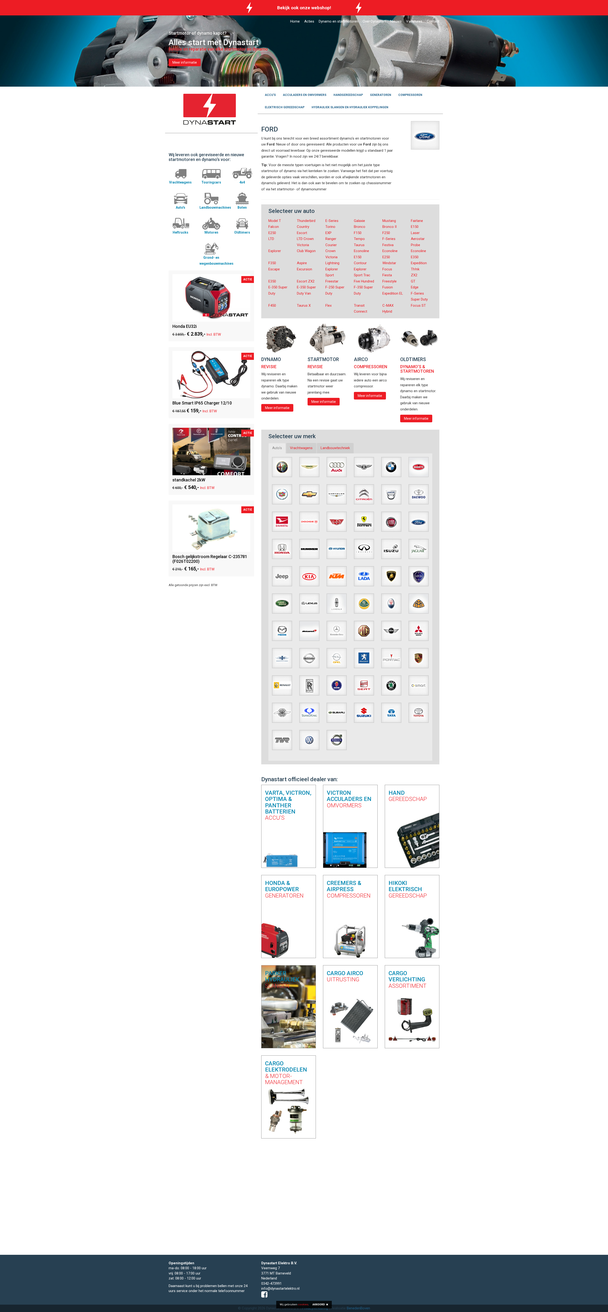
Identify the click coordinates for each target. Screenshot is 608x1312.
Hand (408, 796)
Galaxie (359, 221)
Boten (242, 207)
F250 (386, 233)
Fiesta (387, 275)
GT (413, 281)
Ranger (330, 239)
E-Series (331, 221)
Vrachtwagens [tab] (301, 448)
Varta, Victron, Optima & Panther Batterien (288, 805)
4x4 (242, 182)
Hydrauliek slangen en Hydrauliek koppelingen (350, 107)
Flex (328, 305)
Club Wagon (306, 251)
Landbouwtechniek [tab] (335, 448)
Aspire (302, 263)
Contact (433, 21)
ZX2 (414, 275)
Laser (415, 233)
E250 (272, 233)
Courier (331, 245)
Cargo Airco (345, 976)
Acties (309, 21)
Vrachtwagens (180, 182)
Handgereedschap (348, 95)
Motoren (211, 232)
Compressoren (410, 95)
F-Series (388, 239)
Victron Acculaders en (349, 799)
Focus (387, 269)
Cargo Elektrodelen (286, 1073)
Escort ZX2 (305, 281)
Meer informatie (184, 62)
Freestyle (389, 281)
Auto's (180, 207)
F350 (272, 263)
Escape (274, 269)
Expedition (419, 263)
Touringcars (211, 182)
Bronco (359, 227)
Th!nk (415, 269)
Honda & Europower (284, 889)
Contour (360, 263)
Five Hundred (364, 281)
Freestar (331, 281)
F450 (272, 305)
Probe (415, 245)
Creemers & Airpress (348, 889)
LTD (271, 239)
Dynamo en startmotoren (338, 21)
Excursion (304, 269)
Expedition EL (392, 293)
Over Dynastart (374, 21)
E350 (272, 281)
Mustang (389, 221)
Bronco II (389, 227)
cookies (303, 1304)
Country (303, 227)
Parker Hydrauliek (282, 979)
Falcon (273, 227)
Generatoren (380, 95)
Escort (302, 233)
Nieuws (396, 21)
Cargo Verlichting (408, 979)
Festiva (388, 245)
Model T (274, 221)
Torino (330, 227)
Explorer (274, 251)
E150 (414, 227)
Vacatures (414, 21)
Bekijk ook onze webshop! (304, 7)
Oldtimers (242, 232)
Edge (414, 287)
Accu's (270, 95)
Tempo (359, 239)
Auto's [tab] (277, 448)
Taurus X (304, 305)
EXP (328, 233)
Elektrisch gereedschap (284, 107)
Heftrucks (180, 232)
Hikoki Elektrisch (408, 889)
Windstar (389, 263)
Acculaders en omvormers (304, 95)
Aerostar (418, 239)
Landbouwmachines (215, 207)
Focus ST (418, 305)
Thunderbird (306, 221)
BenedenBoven (358, 1308)
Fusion (387, 287)
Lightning (332, 263)
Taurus (359, 245)
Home (295, 21)
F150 (357, 233)
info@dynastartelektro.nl (280, 1288)
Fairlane (417, 221)
